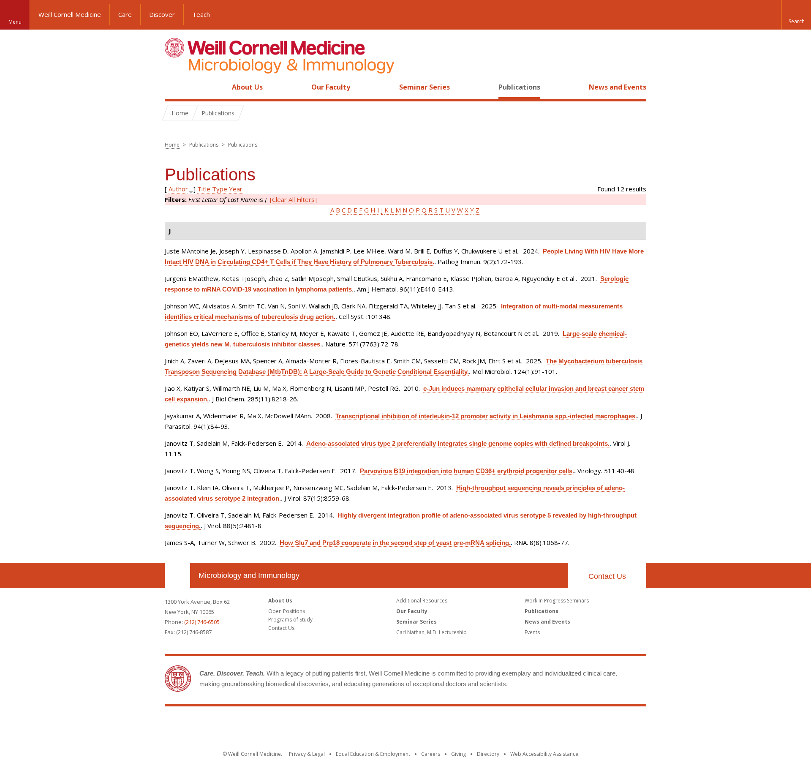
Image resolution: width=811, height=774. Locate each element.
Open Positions (286, 611)
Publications (519, 87)
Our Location (177, 575)
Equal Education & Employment (373, 754)
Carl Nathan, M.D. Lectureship (431, 632)
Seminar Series (424, 87)
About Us (247, 87)
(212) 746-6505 (202, 622)
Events (532, 632)
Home (174, 87)
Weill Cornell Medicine (69, 14)
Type (219, 189)
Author (178, 189)
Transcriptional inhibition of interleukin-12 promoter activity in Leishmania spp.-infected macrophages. (486, 416)
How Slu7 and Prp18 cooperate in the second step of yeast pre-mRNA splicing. (395, 542)
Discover (162, 14)
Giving (458, 754)
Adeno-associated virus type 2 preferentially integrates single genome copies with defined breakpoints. (458, 443)
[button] (796, 15)
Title (203, 189)
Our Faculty (330, 87)
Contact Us (607, 576)
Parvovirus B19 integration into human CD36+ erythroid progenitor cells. (467, 470)
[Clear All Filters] (293, 199)
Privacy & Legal (307, 754)
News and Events (617, 87)
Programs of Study (290, 619)
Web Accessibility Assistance (544, 754)
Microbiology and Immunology (249, 575)
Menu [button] (15, 21)
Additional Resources (421, 600)
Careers (430, 754)
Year (235, 189)
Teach (201, 14)
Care (125, 14)
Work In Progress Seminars (557, 600)
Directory (488, 754)
